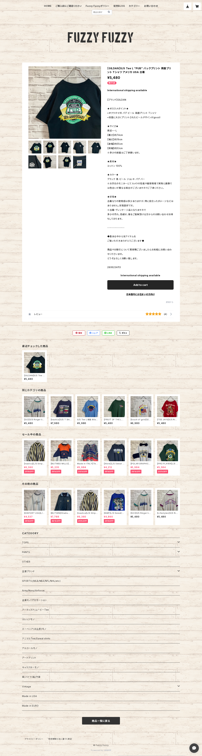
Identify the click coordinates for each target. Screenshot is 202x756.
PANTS (26, 552)
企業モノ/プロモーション (34, 600)
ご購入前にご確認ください (69, 6)
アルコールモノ (29, 648)
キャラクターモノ (30, 667)
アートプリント (29, 657)
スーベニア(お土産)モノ (34, 629)
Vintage (26, 686)
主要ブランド (28, 571)
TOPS (25, 542)
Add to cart (140, 284)
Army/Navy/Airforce (33, 590)
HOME (47, 6)
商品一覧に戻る (101, 720)
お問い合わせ (151, 6)
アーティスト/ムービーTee (35, 609)
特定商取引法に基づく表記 (60, 739)
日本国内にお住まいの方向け (140, 294)
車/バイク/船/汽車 (31, 677)
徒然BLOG (119, 6)
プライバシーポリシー (34, 739)
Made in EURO (30, 705)
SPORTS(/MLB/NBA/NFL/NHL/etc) (41, 581)
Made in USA (29, 696)
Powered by (97, 750)
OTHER (26, 561)
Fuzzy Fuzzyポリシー (97, 6)
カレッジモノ (28, 619)
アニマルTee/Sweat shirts (36, 638)
